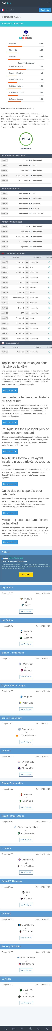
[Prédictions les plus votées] (30, 1029)
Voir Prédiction (26, 611)
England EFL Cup (13, 343)
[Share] (47, 1029)
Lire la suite (8, 391)
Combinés (44, 10)
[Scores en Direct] (38, 1029)
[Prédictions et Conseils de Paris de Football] (7, 2)
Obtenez (26, 575)
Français (8, 10)
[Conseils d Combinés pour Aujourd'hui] (22, 1029)
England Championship (15, 253)
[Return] (5, 1029)
